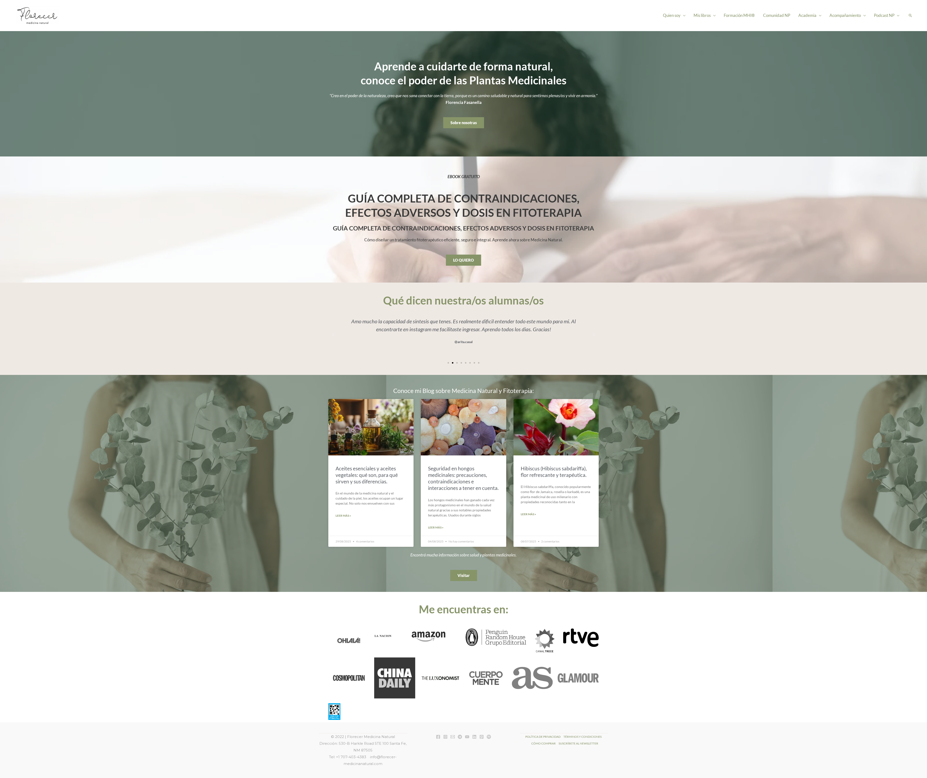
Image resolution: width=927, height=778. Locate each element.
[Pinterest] (481, 737)
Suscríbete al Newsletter (578, 743)
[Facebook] (438, 737)
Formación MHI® (739, 15)
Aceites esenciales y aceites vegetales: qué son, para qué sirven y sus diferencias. (367, 475)
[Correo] (452, 737)
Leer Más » (343, 515)
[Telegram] (460, 737)
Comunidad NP (776, 15)
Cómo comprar (543, 743)
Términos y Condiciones (582, 736)
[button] (910, 15)
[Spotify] (489, 737)
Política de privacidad (543, 736)
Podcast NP (884, 15)
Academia (807, 15)
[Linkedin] (474, 737)
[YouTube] (467, 737)
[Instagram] (445, 737)
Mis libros (702, 15)
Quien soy (672, 15)
